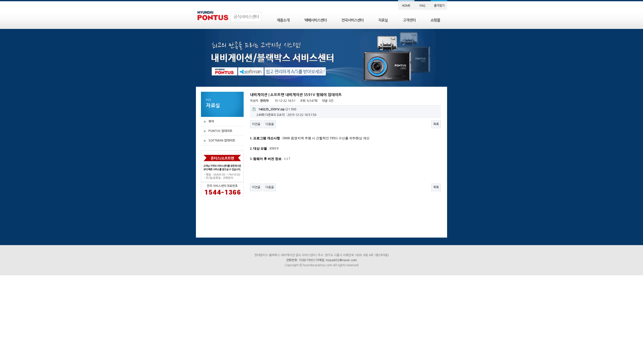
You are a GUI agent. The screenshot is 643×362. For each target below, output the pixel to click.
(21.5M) (277, 109)
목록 (436, 124)
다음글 (269, 124)
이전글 (256, 124)
